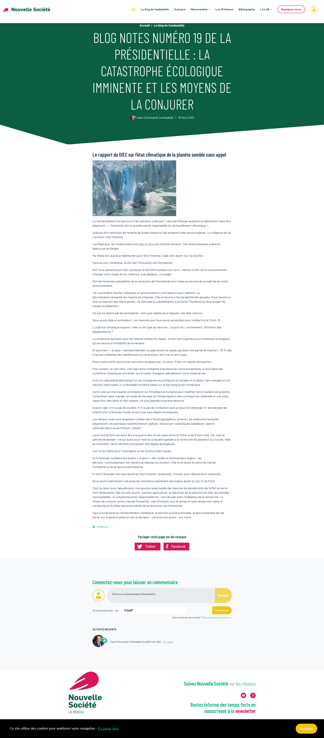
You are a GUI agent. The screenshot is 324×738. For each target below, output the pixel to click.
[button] (313, 9)
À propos (179, 9)
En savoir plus (108, 728)
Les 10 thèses (224, 9)
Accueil (145, 25)
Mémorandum (199, 9)
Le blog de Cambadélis (155, 9)
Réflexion (103, 526)
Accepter (306, 728)
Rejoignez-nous (291, 9)
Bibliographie (247, 9)
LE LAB (265, 9)
